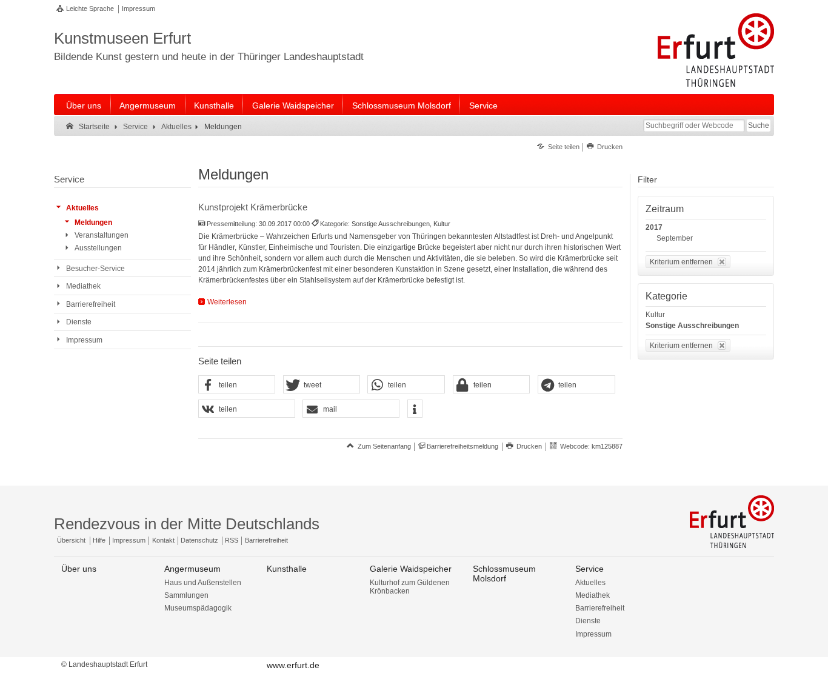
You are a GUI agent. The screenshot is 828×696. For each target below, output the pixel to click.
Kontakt (163, 540)
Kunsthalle (214, 105)
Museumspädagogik (198, 608)
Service (483, 105)
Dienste (588, 621)
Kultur (655, 314)
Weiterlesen (227, 302)
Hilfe (99, 540)
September (674, 238)
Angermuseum (147, 105)
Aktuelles (590, 582)
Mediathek (592, 595)
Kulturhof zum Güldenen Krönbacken (410, 586)
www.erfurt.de (293, 665)
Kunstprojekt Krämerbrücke (252, 207)
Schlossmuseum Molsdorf (401, 105)
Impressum (138, 8)
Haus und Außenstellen (202, 582)
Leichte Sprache (90, 8)
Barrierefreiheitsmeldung (462, 446)
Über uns (83, 105)
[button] (237, 385)
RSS (231, 540)
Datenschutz (199, 540)
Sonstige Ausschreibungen (692, 325)
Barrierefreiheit (266, 540)
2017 (654, 227)
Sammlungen (186, 595)
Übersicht (71, 540)
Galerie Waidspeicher (293, 105)
